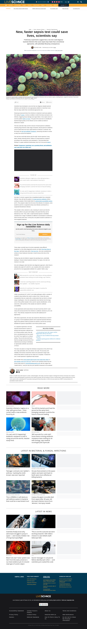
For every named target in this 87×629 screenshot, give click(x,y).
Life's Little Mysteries (31, 578)
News (55, 47)
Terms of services (30, 237)
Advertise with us (50, 614)
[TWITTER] (17, 372)
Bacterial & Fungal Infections (52, 29)
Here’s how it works (58, 50)
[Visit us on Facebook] (48, 2)
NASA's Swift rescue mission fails (39, 8)
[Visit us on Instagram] (52, 2)
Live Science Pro (76, 8)
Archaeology (18, 5)
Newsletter (50, 102)
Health (24, 5)
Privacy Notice (18, 238)
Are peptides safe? (54, 8)
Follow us (43, 102)
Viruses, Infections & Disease (39, 29)
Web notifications (68, 614)
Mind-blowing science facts (65, 586)
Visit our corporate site (68, 600)
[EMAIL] (19, 372)
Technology (49, 5)
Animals (10, 5)
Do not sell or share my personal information (69, 619)
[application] (33, 160)
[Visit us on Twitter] (50, 2)
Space (42, 5)
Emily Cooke (38, 47)
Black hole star (65, 8)
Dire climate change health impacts (21, 8)
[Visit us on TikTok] (59, 2)
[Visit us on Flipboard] (57, 2)
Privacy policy (13, 614)
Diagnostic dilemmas (31, 582)
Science (29, 5)
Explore (55, 5)
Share (17, 102)
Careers (11, 617)
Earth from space (31, 580)
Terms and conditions (69, 610)
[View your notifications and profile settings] (78, 2)
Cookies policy (31, 614)
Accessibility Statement (16, 610)
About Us (48, 610)
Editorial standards (33, 617)
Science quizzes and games (65, 578)
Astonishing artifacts (31, 584)
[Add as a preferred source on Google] (43, 604)
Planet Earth (36, 5)
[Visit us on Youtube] (54, 2)
